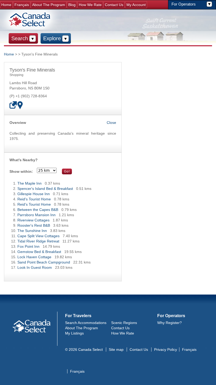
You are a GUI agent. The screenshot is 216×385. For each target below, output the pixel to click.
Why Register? (169, 323)
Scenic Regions (124, 323)
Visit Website (13, 105)
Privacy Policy (165, 349)
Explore (52, 38)
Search (19, 38)
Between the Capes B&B (37, 209)
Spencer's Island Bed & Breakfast (45, 188)
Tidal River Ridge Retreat (38, 241)
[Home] (30, 19)
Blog (72, 5)
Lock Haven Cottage (34, 257)
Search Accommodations (85, 323)
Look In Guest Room (34, 267)
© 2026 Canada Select (84, 349)
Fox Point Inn (28, 246)
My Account (136, 5)
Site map (116, 349)
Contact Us (114, 5)
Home (6, 5)
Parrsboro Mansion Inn (36, 215)
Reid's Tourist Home (34, 199)
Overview (17, 122)
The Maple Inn (29, 183)
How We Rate (90, 5)
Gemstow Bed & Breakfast (39, 252)
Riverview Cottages (33, 220)
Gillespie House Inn (33, 194)
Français (21, 5)
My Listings (74, 333)
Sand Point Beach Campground (43, 262)
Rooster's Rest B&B (33, 225)
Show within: (21, 171)
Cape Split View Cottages (38, 236)
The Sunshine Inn (32, 231)
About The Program (48, 5)
